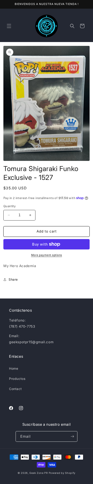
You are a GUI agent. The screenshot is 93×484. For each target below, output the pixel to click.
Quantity (9, 206)
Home (13, 368)
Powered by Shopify (62, 473)
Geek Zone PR (38, 473)
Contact (15, 389)
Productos (17, 379)
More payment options (46, 255)
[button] (9, 26)
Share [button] (13, 279)
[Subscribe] (72, 436)
